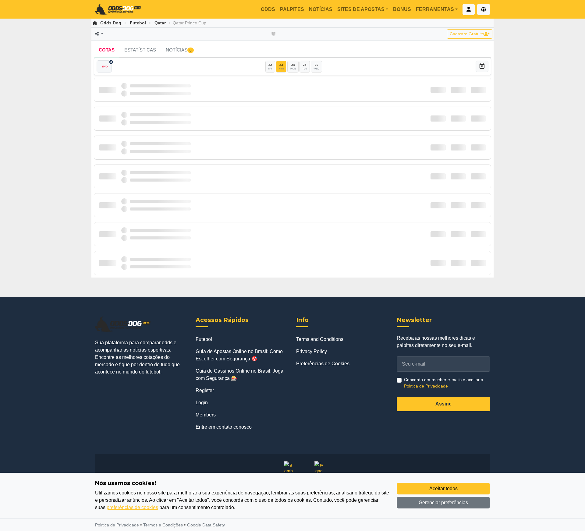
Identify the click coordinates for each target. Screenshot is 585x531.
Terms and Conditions (319, 339)
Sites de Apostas (361, 9)
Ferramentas (435, 9)
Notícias (320, 9)
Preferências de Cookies (322, 363)
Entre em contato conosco (224, 427)
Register (205, 390)
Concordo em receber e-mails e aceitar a (443, 382)
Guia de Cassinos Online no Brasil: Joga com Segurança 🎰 (239, 374)
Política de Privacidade (426, 386)
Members (206, 414)
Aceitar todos (443, 488)
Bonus (402, 9)
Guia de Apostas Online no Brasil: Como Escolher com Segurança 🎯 (239, 355)
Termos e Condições (163, 524)
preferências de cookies (132, 507)
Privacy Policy (311, 351)
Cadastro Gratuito (467, 33)
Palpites (292, 9)
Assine (443, 403)
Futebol (138, 22)
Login (202, 402)
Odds (268, 9)
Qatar (160, 22)
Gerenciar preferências (443, 502)
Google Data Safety (206, 524)
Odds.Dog (110, 22)
